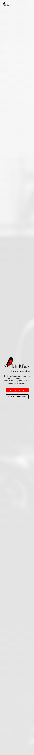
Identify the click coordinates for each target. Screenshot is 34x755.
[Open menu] (30, 4)
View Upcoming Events (17, 396)
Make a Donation (17, 390)
